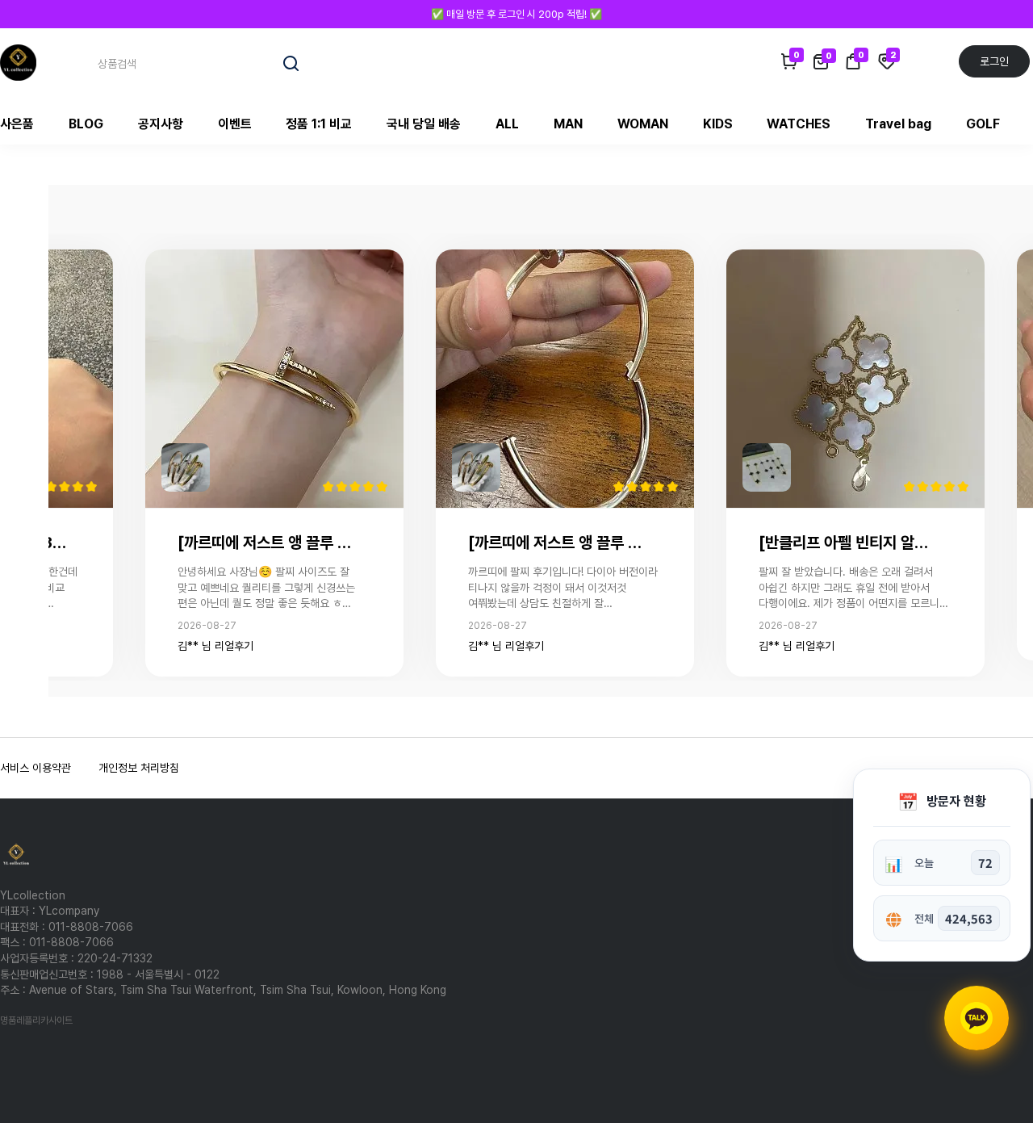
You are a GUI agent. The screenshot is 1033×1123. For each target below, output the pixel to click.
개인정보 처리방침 (138, 767)
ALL (507, 124)
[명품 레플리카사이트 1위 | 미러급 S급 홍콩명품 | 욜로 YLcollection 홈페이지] (18, 61)
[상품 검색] (291, 63)
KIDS (718, 124)
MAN (568, 124)
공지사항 (160, 124)
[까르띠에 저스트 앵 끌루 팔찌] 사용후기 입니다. (268, 542)
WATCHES (798, 124)
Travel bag (898, 124)
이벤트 (235, 124)
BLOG (86, 124)
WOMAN (642, 124)
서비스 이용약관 (35, 767)
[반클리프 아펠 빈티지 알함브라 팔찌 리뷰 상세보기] (855, 377)
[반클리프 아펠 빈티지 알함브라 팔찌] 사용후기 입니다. (849, 542)
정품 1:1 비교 (319, 124)
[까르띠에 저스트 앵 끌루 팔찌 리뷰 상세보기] (274, 377)
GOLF (983, 124)
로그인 (994, 61)
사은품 (17, 124)
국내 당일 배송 (424, 124)
